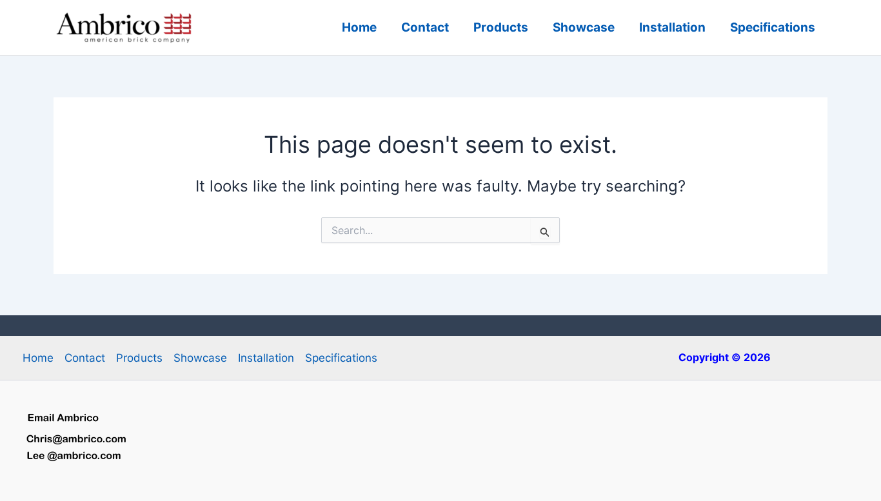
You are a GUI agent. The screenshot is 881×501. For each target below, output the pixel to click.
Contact (425, 27)
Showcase (584, 27)
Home (359, 27)
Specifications (772, 27)
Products (500, 27)
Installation (672, 27)
